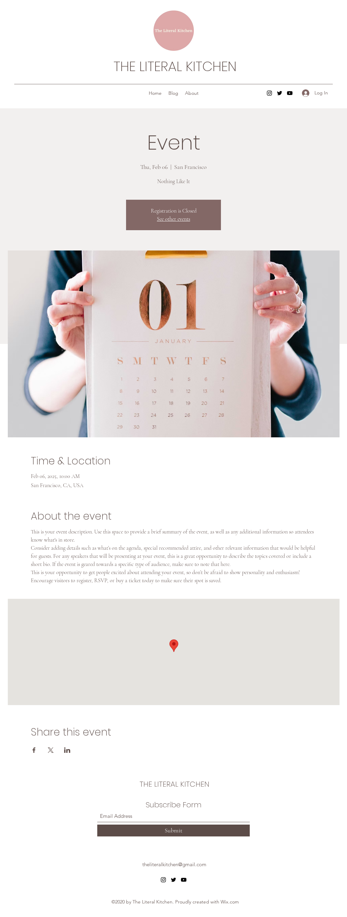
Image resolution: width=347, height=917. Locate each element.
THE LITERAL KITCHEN (175, 66)
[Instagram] (269, 93)
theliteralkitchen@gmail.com (174, 864)
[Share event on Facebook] (34, 750)
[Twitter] (279, 93)
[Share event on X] (50, 750)
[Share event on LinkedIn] (67, 750)
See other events (173, 219)
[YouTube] (289, 93)
